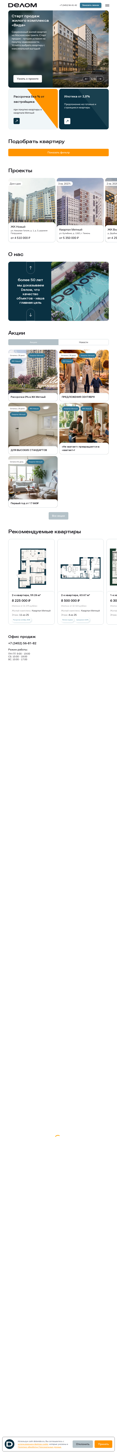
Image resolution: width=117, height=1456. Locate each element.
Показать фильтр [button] (59, 152)
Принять (103, 1444)
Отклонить (82, 1444)
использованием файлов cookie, (33, 1444)
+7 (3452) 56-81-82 (68, 5)
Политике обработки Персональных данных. (39, 1447)
